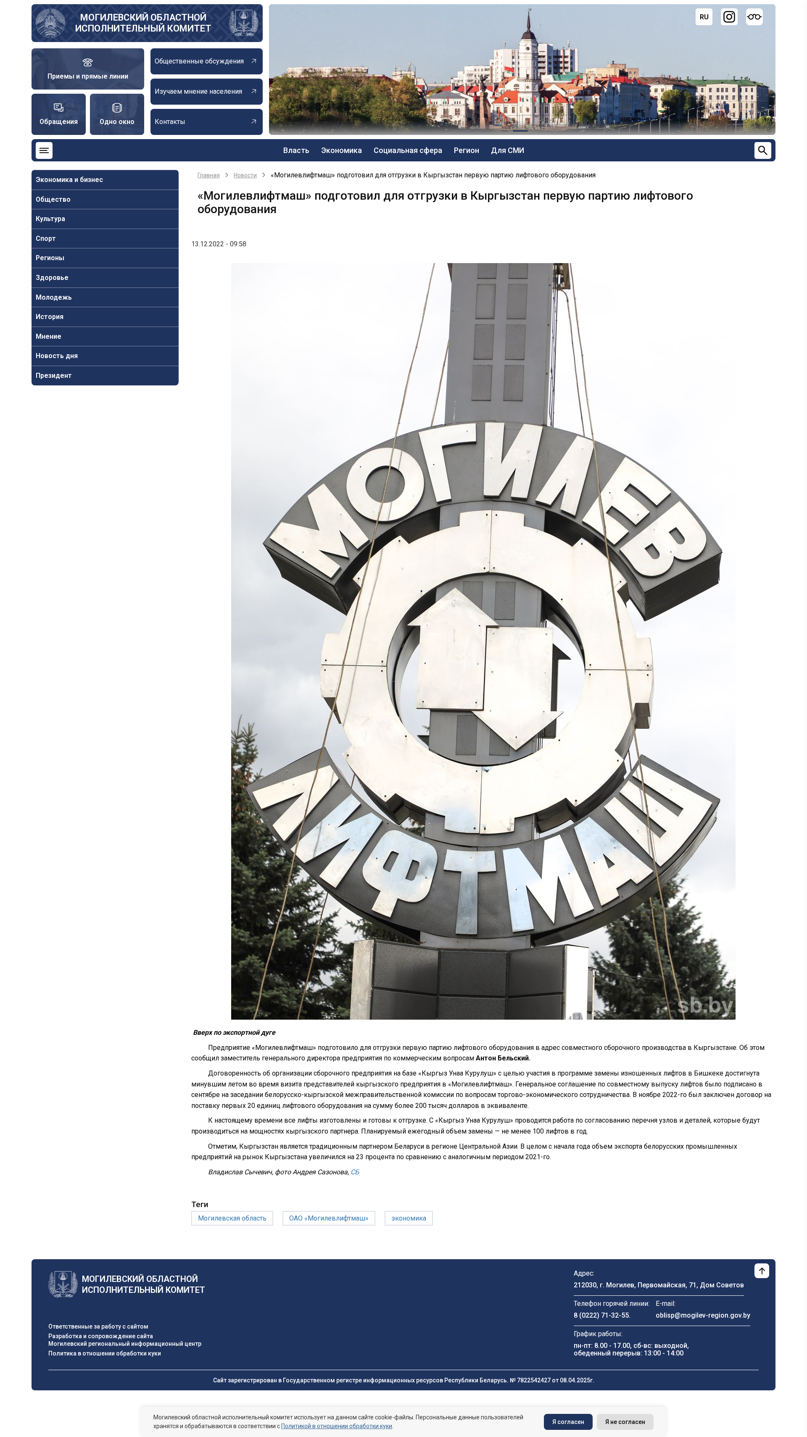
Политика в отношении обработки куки (104, 1353)
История (49, 317)
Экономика (341, 150)
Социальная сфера (408, 150)
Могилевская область (232, 1218)
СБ (354, 1172)
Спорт (46, 239)
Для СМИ (507, 150)
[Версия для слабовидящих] (754, 16)
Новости (245, 175)
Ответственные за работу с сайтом (98, 1326)
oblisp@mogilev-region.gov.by (703, 1315)
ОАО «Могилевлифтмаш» (329, 1218)
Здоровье (52, 278)
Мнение (48, 336)
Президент (54, 376)
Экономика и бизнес (69, 180)
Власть (296, 150)
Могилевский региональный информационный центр (124, 1343)
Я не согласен (625, 1422)
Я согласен (568, 1422)
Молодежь (54, 297)
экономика (408, 1218)
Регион (466, 150)
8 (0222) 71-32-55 (601, 1315)
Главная (209, 175)
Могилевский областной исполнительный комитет (143, 23)
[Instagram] (729, 16)
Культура (50, 219)
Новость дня (57, 356)
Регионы (50, 258)
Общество (53, 199)
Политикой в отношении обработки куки (336, 1426)
